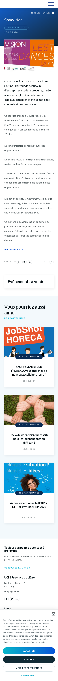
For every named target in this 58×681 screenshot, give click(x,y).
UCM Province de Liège (17, 4)
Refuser (29, 659)
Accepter (29, 651)
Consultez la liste (16, 568)
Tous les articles (41, 13)
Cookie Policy (27, 675)
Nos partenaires (16, 27)
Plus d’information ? (15, 249)
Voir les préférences (29, 668)
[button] (53, 614)
